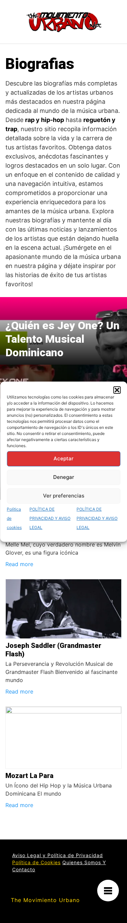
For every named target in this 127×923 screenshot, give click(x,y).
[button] (116, 390)
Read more (19, 564)
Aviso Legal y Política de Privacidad (57, 855)
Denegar (63, 477)
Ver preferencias (63, 495)
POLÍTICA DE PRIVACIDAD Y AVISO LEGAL (49, 518)
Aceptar (63, 458)
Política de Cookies (36, 862)
